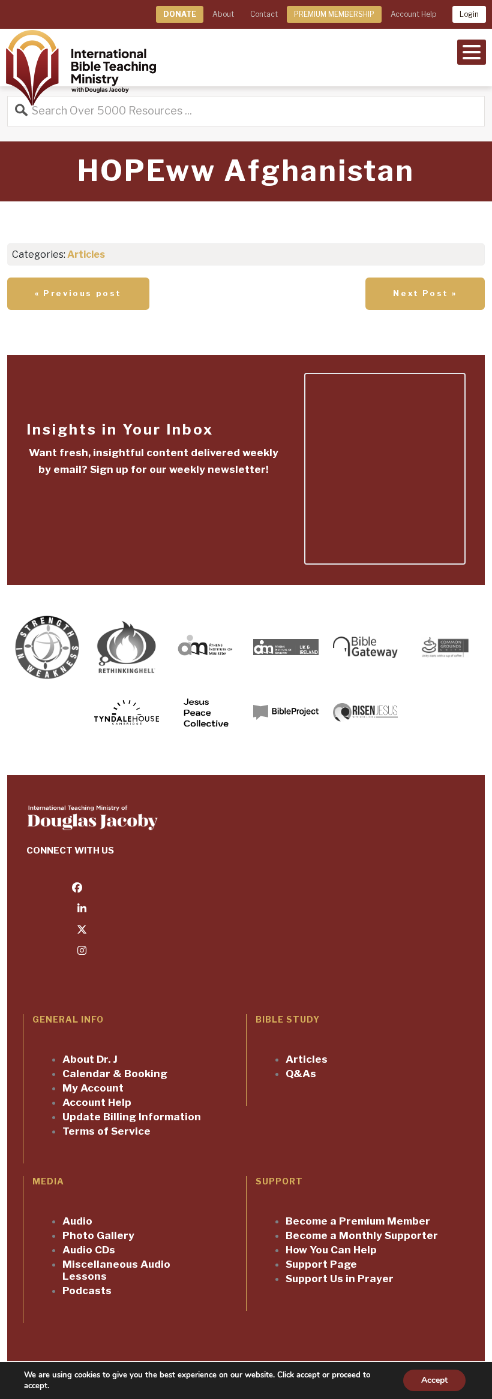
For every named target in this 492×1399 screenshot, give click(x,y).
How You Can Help (331, 1250)
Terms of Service (106, 1131)
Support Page (321, 1264)
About (223, 14)
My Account (93, 1088)
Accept (434, 1380)
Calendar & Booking (114, 1074)
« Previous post (78, 293)
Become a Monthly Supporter (362, 1235)
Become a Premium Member (358, 1221)
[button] (472, 51)
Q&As (301, 1074)
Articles (86, 254)
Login (469, 14)
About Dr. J (90, 1059)
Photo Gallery (98, 1235)
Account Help (413, 14)
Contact (264, 14)
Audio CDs (88, 1250)
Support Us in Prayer (340, 1279)
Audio (77, 1221)
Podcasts (87, 1291)
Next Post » (425, 293)
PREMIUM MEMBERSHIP (334, 14)
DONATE (179, 14)
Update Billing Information (131, 1117)
